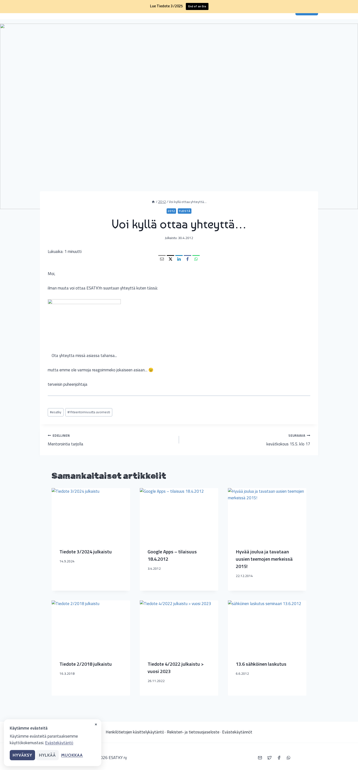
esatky (55, 412)
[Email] (162, 258)
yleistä (184, 211)
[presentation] (91, 514)
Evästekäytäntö (59, 743)
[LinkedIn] (179, 258)
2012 (171, 211)
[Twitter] (269, 758)
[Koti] (153, 201)
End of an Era (197, 6)
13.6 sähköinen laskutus (261, 664)
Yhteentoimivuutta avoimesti (88, 412)
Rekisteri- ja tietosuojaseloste (193, 732)
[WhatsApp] (196, 258)
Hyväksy (22, 755)
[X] (170, 258)
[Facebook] (187, 258)
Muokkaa (72, 755)
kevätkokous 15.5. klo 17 (288, 440)
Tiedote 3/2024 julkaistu (85, 551)
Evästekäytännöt (237, 732)
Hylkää (47, 755)
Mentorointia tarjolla (65, 440)
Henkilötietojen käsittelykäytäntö (135, 732)
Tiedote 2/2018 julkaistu (85, 664)
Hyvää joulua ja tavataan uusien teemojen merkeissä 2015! (264, 559)
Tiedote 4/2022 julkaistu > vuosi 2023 (176, 667)
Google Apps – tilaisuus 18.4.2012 (172, 555)
